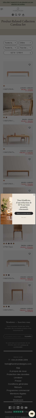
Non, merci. (24, 217)
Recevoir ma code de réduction (24, 213)
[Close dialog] (34, 195)
